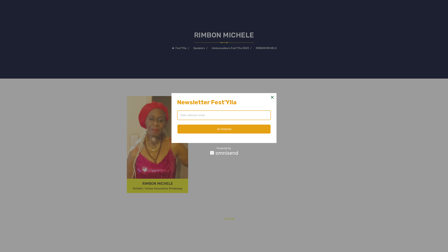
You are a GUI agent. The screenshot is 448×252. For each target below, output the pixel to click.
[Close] (272, 97)
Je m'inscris (224, 129)
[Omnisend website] (224, 151)
